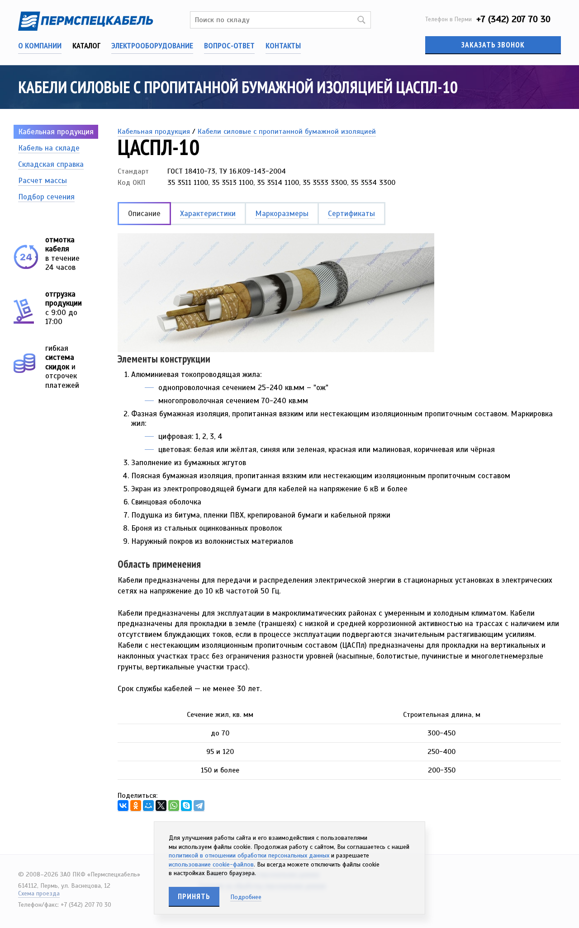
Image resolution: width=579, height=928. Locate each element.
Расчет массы (42, 180)
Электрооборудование (152, 45)
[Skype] (186, 805)
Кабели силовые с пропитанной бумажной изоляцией (287, 131)
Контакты (283, 45)
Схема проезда (39, 893)
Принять (194, 896)
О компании (40, 45)
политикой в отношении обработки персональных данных (249, 855)
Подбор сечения (46, 197)
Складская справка (51, 164)
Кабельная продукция (56, 132)
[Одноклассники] (135, 805)
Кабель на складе (49, 148)
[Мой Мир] (148, 805)
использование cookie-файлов (211, 864)
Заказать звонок (493, 45)
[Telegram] (199, 805)
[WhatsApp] (173, 805)
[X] (161, 805)
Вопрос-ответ (229, 45)
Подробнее (245, 897)
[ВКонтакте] (123, 805)
